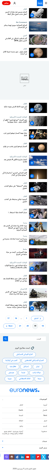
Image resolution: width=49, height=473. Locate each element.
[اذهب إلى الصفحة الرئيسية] (40, 3)
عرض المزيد (43, 447)
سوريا (10, 378)
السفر (45, 420)
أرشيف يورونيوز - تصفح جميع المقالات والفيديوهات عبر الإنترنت (12, 432)
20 (28, 325)
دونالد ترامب (36, 372)
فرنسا (23, 372)
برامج (21, 426)
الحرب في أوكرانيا (11, 360)
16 (16, 318)
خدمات (44, 441)
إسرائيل (26, 366)
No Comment (21, 22)
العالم (25, 9)
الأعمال (45, 410)
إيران (37, 366)
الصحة (21, 415)
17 (8, 318)
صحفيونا (44, 431)
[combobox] (24, 338)
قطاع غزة (13, 366)
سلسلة (25, 249)
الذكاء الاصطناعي (24, 378)
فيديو (45, 426)
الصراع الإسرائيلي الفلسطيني (34, 360)
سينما (39, 378)
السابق (36, 318)
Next (10, 325)
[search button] (5, 338)
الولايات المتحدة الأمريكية (18, 117)
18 (43, 325)
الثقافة (21, 420)
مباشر (6, 3)
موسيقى (11, 372)
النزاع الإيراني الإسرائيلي (24, 354)
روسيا (25, 223)
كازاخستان (23, 289)
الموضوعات (43, 399)
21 (20, 325)
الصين (25, 36)
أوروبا (45, 404)
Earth (21, 410)
